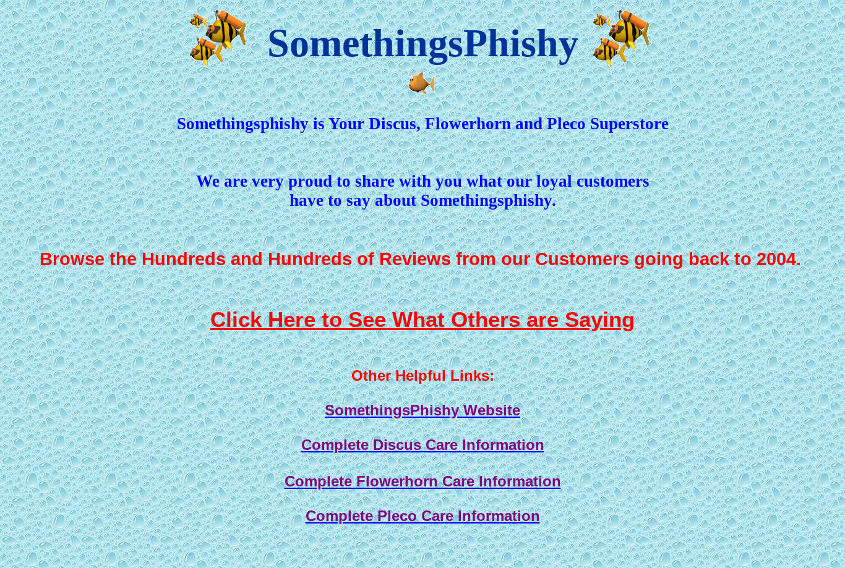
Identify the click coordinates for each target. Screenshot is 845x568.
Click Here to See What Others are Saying (422, 319)
